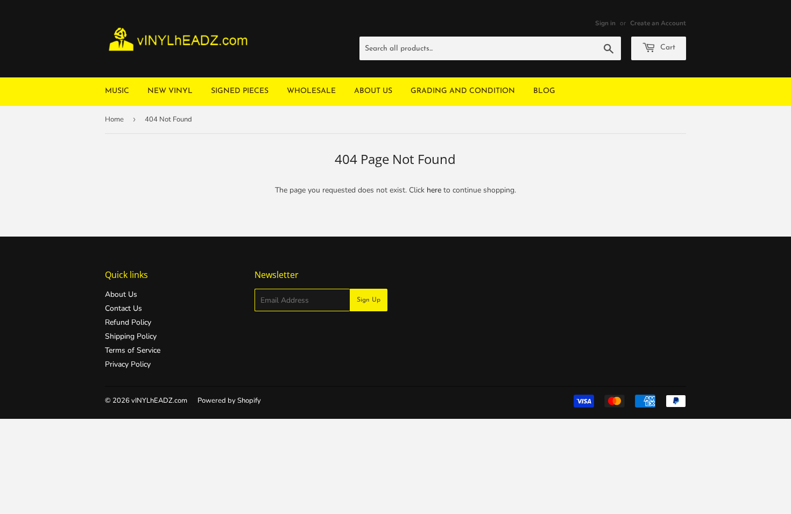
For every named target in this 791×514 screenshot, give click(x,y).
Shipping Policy (131, 336)
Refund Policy (128, 322)
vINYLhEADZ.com (159, 400)
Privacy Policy (128, 364)
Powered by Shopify (229, 400)
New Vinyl (170, 91)
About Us (373, 91)
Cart (666, 48)
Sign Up (368, 300)
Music (117, 91)
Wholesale (311, 91)
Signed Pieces (240, 91)
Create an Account (658, 23)
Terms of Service (132, 350)
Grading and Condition (463, 91)
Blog (544, 91)
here (434, 190)
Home (114, 119)
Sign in (605, 23)
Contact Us (123, 308)
